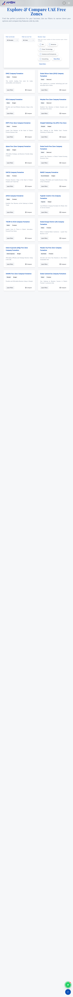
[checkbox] (42, 44)
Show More (57, 59)
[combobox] (12, 40)
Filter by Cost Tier (27, 37)
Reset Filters (42, 64)
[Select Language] (64, 3)
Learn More (10, 90)
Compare (29, 90)
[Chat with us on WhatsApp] (68, 985)
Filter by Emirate (10, 37)
